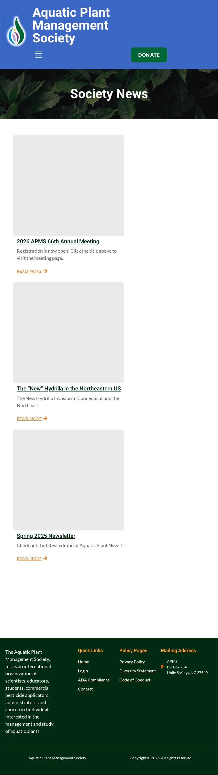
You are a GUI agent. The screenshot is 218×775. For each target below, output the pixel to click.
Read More (29, 271)
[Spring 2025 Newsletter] (68, 480)
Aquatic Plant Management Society (71, 25)
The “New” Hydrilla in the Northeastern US (69, 389)
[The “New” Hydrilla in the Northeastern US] (68, 332)
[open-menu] (37, 55)
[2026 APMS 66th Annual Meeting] (68, 185)
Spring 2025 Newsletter (46, 536)
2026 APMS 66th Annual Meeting (58, 241)
